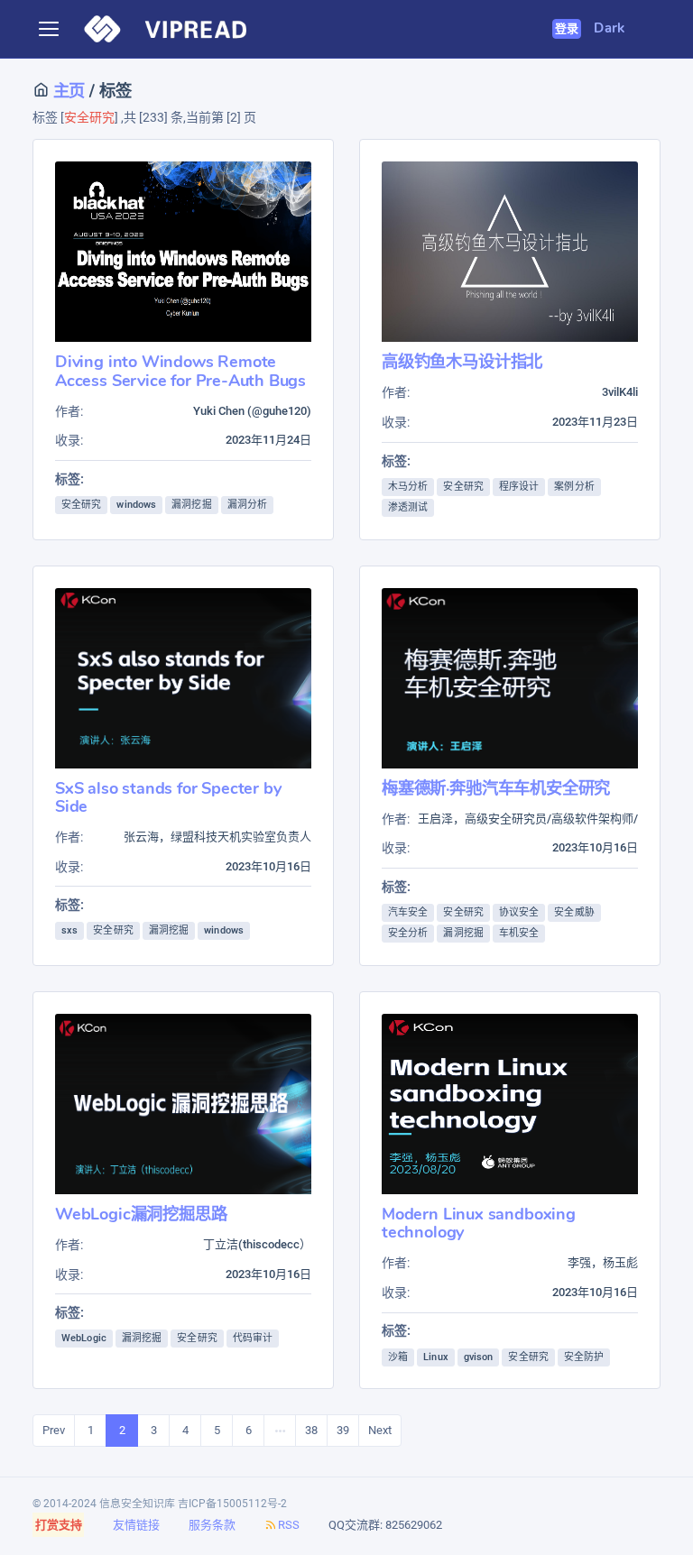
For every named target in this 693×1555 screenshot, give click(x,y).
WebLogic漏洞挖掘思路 (140, 1213)
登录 (567, 29)
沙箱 (398, 1357)
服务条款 (212, 1525)
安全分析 (408, 933)
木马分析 (408, 486)
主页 (67, 90)
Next (380, 1430)
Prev (53, 1430)
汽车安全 (408, 912)
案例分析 (574, 486)
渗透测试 (408, 507)
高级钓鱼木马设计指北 (462, 361)
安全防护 (584, 1357)
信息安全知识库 (137, 1503)
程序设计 (519, 486)
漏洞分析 (247, 505)
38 (311, 1430)
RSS (289, 1525)
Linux (435, 1357)
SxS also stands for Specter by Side (168, 797)
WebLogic (83, 1338)
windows (136, 505)
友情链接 (136, 1525)
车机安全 (519, 933)
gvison (479, 1357)
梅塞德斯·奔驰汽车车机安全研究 (496, 788)
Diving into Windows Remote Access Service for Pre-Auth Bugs (180, 370)
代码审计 (253, 1338)
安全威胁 (574, 912)
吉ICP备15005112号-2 (232, 1503)
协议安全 (519, 912)
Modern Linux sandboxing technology (479, 1222)
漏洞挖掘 (191, 505)
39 (343, 1430)
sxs (69, 930)
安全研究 (81, 505)
